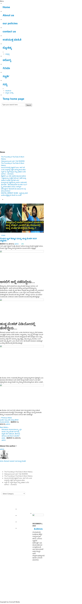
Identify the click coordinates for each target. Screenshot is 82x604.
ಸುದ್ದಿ (5, 84)
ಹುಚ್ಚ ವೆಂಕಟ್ (22, 461)
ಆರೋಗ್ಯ (7, 60)
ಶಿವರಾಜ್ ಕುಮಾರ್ (9, 461)
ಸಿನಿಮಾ (6, 68)
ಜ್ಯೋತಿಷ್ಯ (7, 47)
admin (17, 244)
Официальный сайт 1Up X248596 (13, 161)
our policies (10, 23)
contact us (9, 31)
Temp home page (13, 99)
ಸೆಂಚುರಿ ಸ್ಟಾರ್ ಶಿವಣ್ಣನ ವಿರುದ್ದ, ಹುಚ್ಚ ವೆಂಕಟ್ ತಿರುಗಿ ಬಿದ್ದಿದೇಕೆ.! (18, 239)
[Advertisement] (41, 125)
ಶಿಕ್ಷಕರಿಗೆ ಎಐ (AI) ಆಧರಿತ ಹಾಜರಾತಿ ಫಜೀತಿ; (13, 176)
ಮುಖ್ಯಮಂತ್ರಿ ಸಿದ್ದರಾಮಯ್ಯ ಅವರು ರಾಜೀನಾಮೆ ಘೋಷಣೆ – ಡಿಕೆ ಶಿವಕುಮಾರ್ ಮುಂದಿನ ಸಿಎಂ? (14, 183)
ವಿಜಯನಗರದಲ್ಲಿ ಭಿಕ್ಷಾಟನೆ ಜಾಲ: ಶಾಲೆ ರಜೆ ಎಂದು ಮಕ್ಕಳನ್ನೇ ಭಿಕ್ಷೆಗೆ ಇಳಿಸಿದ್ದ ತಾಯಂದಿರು (13, 168)
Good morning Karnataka (21, 145)
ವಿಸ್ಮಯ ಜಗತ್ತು (9, 93)
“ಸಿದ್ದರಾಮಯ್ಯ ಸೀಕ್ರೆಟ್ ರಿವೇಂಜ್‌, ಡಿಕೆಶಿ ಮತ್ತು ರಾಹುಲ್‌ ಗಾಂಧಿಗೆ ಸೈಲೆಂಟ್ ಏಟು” (13, 179)
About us (8, 15)
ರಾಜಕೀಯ (8, 90)
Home (6, 7)
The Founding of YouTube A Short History (18, 472)
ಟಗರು (2, 461)
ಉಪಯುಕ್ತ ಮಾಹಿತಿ (12, 39)
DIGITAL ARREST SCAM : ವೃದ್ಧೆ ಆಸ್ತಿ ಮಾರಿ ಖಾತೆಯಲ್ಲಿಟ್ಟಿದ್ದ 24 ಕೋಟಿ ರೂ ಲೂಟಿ (14, 194)
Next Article (4, 427)
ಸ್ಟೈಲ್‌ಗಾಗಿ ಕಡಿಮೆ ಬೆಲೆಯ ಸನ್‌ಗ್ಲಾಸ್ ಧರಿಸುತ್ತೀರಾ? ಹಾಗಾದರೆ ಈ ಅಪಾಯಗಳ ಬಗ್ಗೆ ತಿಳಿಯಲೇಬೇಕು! (13, 188)
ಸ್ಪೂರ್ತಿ (6, 76)
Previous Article (6, 418)
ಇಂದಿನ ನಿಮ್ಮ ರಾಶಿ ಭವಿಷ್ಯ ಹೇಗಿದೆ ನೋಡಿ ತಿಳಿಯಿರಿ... (9, 421)
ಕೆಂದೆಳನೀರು (38, 529)
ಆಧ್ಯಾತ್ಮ (7, 54)
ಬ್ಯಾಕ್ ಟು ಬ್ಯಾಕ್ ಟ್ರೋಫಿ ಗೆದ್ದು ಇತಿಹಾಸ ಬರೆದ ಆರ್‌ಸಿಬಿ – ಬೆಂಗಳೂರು (13, 173)
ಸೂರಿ (16, 461)
